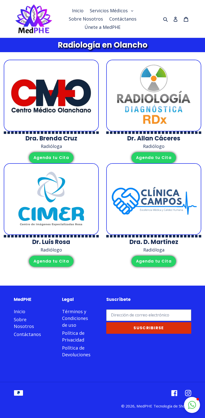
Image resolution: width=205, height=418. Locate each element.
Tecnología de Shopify (172, 405)
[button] (192, 405)
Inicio (19, 311)
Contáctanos (27, 334)
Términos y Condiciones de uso (75, 318)
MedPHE (144, 405)
